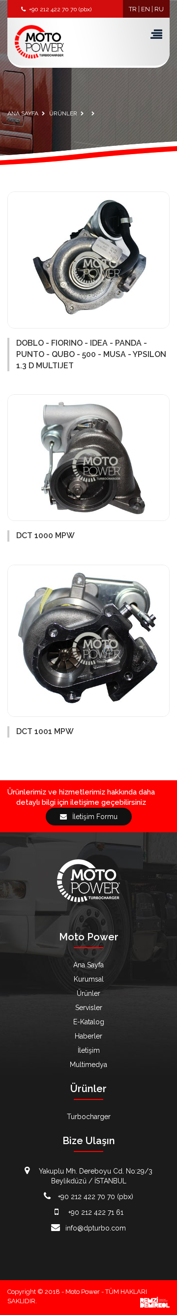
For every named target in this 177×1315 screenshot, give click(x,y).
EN (145, 9)
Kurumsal (89, 979)
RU (159, 9)
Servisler (88, 1008)
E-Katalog (88, 1022)
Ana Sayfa (88, 965)
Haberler (88, 1036)
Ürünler (88, 993)
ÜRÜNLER (63, 113)
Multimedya (88, 1064)
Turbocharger (89, 1117)
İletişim (89, 1050)
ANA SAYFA (22, 113)
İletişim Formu (94, 817)
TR (133, 9)
